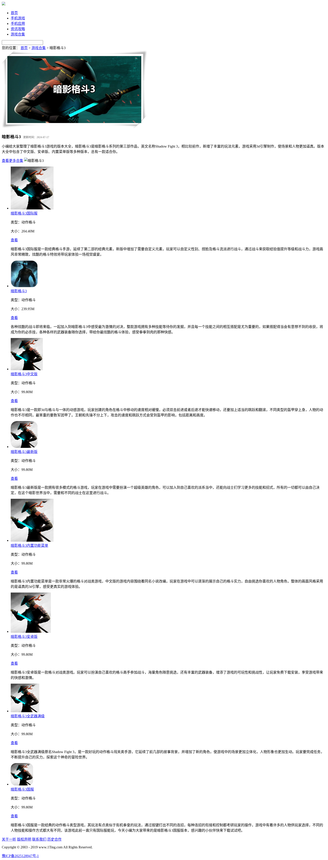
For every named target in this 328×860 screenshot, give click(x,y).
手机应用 (18, 23)
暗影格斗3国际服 (24, 213)
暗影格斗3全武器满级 (28, 716)
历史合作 (54, 839)
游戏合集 (18, 34)
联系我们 (39, 839)
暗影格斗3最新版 (24, 452)
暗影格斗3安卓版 (24, 637)
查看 (14, 240)
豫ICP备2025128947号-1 (20, 856)
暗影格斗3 (19, 291)
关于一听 (9, 839)
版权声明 (24, 839)
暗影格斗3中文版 (24, 374)
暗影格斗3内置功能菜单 (29, 545)
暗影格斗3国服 (22, 789)
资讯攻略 (18, 29)
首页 (14, 13)
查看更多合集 (12, 161)
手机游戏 (18, 18)
